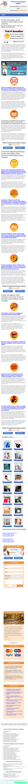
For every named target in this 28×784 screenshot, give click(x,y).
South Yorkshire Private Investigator (13, 732)
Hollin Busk (8, 49)
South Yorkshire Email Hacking (9, 758)
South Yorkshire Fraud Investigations (10, 738)
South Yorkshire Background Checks (10, 751)
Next (5, 42)
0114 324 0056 (7, 125)
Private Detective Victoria (8, 540)
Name (6, 565)
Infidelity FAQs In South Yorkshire (10, 777)
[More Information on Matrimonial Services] (7, 456)
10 (23, 41)
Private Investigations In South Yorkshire (11, 759)
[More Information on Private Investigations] (18, 522)
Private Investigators (5, 727)
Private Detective (6, 734)
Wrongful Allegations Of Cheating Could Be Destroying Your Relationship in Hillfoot (14, 696)
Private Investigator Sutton (8, 536)
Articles (19, 728)
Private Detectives (7, 749)
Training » (8, 557)
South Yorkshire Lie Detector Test (10, 739)
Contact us (15, 728)
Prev (5, 617)
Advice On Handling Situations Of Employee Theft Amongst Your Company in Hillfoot (14, 700)
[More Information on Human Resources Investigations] (7, 522)
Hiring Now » (18, 557)
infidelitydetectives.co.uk (8, 769)
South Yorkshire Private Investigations (11, 743)
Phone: (6, 572)
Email (6, 568)
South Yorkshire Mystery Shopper (10, 760)
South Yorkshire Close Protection (10, 745)
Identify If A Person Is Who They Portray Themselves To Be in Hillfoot (14, 704)
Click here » (6, 448)
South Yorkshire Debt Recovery (9, 761)
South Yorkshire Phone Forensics (10, 755)
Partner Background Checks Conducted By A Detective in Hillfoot (14, 718)
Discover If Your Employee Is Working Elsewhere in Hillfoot (13, 706)
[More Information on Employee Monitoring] (18, 500)
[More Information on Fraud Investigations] (7, 500)
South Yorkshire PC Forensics (9, 741)
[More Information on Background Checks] (18, 445)
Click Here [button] (21, 780)
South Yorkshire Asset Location (9, 736)
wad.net (21, 766)
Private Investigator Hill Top (8, 542)
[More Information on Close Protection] (7, 489)
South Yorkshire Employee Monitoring (11, 752)
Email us (13, 552)
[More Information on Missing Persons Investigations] (18, 511)
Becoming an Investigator (11, 671)
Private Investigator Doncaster (9, 541)
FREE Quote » (7, 147)
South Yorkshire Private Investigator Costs (11, 762)
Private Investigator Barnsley (8, 538)
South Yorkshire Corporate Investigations (11, 737)
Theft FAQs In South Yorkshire (9, 778)
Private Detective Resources (14, 764)
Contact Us (5, 750)
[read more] (14, 108)
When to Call (7, 575)
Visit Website (7, 642)
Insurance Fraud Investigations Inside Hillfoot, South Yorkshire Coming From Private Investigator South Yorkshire (12, 375)
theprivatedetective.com (8, 773)
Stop (7, 42)
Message (7, 578)
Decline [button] (7, 782)
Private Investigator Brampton (9, 535)
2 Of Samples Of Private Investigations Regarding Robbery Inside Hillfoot (12, 314)
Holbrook (21, 49)
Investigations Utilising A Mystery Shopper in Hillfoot (12, 712)
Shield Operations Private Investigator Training (14, 682)
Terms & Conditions (8, 728)
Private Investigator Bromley (8, 534)
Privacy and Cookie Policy (19, 727)
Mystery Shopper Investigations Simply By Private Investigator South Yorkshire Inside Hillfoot (13, 343)
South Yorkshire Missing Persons (10, 740)
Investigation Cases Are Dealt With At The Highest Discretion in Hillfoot (13, 693)
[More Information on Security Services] (18, 489)
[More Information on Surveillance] (7, 445)
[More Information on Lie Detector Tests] (7, 467)
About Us (5, 735)
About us (11, 727)
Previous (4, 42)
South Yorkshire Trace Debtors (9, 744)
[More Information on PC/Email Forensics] (18, 467)
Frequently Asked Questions (14, 775)
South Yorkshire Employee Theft (9, 757)
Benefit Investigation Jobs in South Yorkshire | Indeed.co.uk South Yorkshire (14, 676)
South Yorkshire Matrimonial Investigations (12, 754)
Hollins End (3, 49)
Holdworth (13, 49)
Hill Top (15, 176)
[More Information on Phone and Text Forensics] (7, 478)
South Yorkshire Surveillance (9, 756)
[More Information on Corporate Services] (18, 456)
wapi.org (5, 771)
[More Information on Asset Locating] (18, 478)
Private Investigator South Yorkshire (14, 17)
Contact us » (20, 147)
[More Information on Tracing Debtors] (7, 511)
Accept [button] (21, 782)
